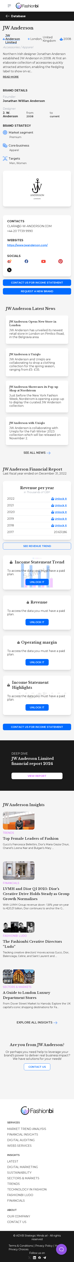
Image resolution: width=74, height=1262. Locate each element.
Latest (12, 1161)
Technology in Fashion (27, 1189)
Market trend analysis (26, 1129)
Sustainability (19, 1172)
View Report (37, 776)
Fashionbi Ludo (20, 1195)
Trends (13, 1184)
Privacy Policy (44, 1245)
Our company (18, 1216)
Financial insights (22, 1134)
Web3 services (19, 1145)
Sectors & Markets (23, 1178)
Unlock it (61, 498)
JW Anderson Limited (12, 39)
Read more (11, 76)
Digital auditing (21, 1140)
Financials (16, 1200)
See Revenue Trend (37, 546)
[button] (61, 1249)
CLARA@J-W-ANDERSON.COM (29, 226)
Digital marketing (22, 1167)
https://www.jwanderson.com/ (27, 245)
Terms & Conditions (21, 1245)
